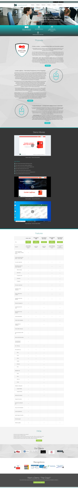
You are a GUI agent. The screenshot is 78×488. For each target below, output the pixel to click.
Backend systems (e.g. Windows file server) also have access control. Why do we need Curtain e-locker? (29, 436)
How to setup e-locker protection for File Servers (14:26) (24, 163)
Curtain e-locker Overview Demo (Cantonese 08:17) (23, 170)
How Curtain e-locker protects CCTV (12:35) (22, 168)
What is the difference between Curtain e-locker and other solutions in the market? (25, 438)
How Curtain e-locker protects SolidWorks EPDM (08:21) (24, 165)
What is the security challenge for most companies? (21, 434)
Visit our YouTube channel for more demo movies (23, 173)
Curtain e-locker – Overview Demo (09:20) (32, 157)
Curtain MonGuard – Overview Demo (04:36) (32, 223)
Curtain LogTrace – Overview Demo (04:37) (32, 198)
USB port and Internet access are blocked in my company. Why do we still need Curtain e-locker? (28, 437)
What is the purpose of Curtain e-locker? (20, 435)
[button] (15, 452)
